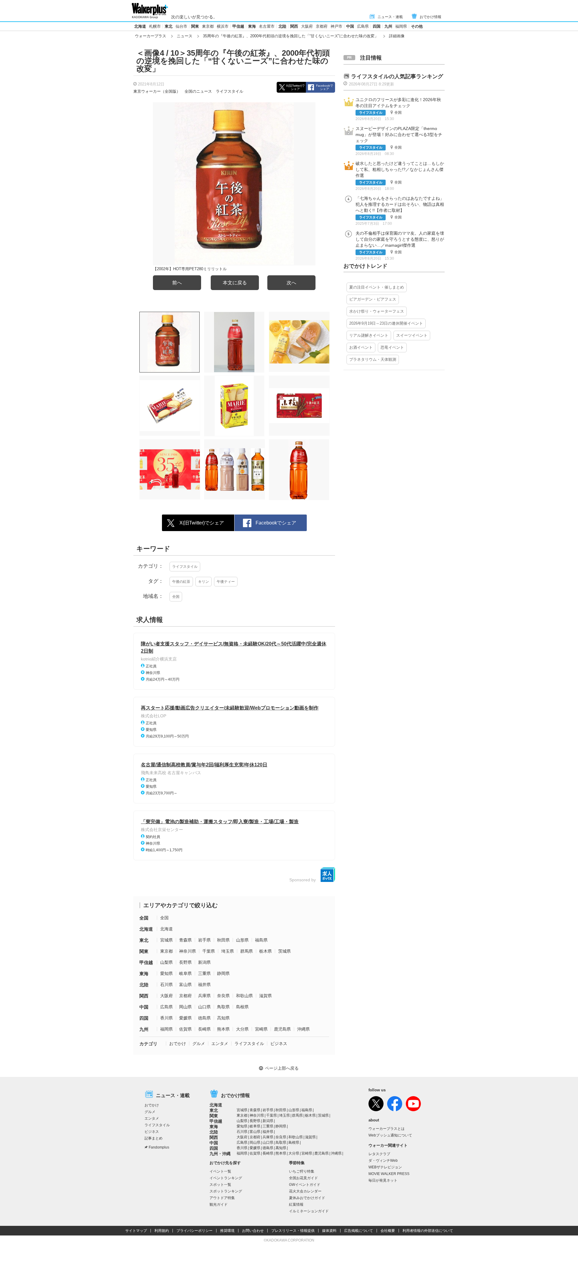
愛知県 (166, 973)
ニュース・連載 (390, 17)
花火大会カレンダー (305, 1191)
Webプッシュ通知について (390, 1135)
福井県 (204, 984)
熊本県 (223, 1029)
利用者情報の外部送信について (427, 1231)
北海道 (140, 26)
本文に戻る (235, 282)
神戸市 (336, 26)
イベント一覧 (220, 1171)
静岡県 (223, 973)
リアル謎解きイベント (368, 335)
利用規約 (161, 1231)
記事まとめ (153, 1138)
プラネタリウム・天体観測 (372, 359)
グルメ (198, 1043)
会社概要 (388, 1231)
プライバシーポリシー (194, 1231)
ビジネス (278, 1043)
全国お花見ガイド (303, 1178)
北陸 (282, 26)
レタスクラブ (379, 1154)
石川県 (166, 984)
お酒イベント (361, 347)
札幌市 (155, 26)
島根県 (242, 1006)
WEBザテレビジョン (385, 1167)
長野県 (185, 962)
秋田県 (223, 940)
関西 (294, 26)
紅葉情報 (296, 1204)
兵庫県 (204, 995)
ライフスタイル (229, 91)
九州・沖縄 (220, 1153)
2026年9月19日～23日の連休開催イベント (386, 323)
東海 (252, 26)
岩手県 (204, 940)
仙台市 (181, 26)
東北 (168, 26)
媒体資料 (329, 1231)
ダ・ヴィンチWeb (383, 1160)
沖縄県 (303, 1029)
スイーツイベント (411, 335)
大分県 (242, 1029)
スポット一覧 (220, 1185)
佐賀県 (185, 1029)
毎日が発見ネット (382, 1180)
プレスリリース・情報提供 (293, 1231)
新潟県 (204, 962)
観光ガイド (219, 1204)
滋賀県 (265, 995)
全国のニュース (198, 91)
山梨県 (166, 962)
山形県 (242, 940)
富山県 (185, 984)
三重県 (204, 973)
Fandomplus (159, 1147)
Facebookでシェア (324, 87)
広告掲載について (358, 1231)
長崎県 (204, 1029)
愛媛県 (185, 1018)
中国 (350, 26)
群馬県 (246, 951)
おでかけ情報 (430, 17)
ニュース (184, 36)
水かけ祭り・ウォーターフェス (376, 311)
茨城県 (284, 951)
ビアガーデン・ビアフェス (372, 299)
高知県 (223, 1018)
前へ (177, 282)
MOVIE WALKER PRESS (388, 1174)
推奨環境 (227, 1231)
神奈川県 (187, 951)
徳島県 (204, 1018)
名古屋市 (267, 26)
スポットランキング (226, 1191)
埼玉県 (227, 951)
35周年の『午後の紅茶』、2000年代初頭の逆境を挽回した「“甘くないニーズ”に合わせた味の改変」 (290, 36)
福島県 (261, 940)
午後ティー (226, 582)
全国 (175, 597)
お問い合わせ (253, 1231)
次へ (291, 282)
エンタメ (219, 1043)
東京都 (208, 26)
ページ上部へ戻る (282, 1068)
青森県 (185, 940)
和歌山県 (244, 995)
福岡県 (401, 26)
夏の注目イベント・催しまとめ (376, 287)
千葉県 (208, 951)
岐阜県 (185, 973)
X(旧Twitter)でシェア (295, 87)
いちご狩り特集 (301, 1171)
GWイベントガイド (304, 1185)
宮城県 (166, 940)
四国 (377, 26)
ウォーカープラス (150, 36)
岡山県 (185, 1006)
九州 (388, 26)
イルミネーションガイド (309, 1211)
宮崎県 (261, 1029)
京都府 (322, 26)
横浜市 (222, 26)
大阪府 (307, 26)
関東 (195, 26)
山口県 (204, 1006)
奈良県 (223, 995)
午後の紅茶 (181, 582)
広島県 (363, 26)
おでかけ (177, 1043)
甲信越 (238, 26)
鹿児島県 (282, 1029)
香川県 (166, 1018)
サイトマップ (136, 1231)
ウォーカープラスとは (386, 1129)
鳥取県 (223, 1006)
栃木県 (265, 951)
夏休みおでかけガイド (307, 1198)
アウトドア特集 (222, 1198)
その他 (417, 26)
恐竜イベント (392, 347)
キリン (203, 582)
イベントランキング (226, 1178)
